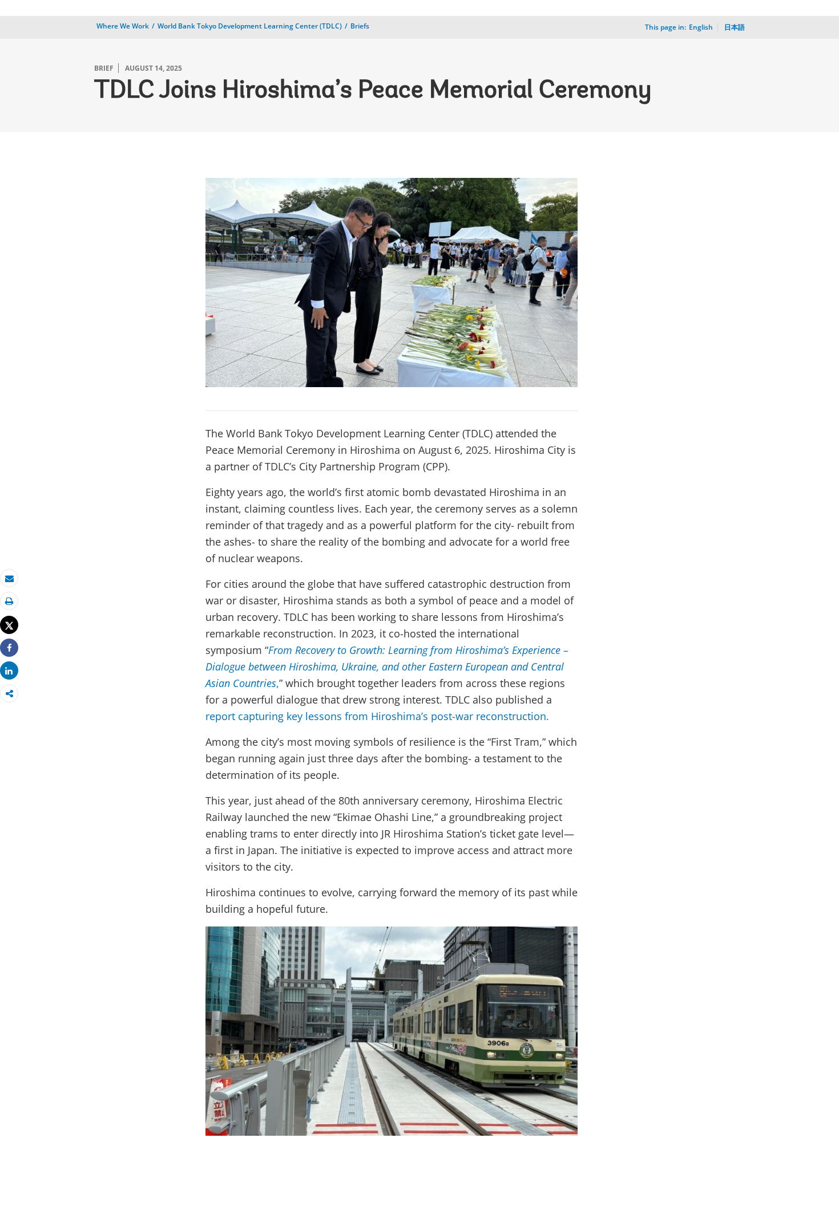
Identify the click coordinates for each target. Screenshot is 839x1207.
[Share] (9, 648)
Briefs (359, 26)
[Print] (9, 601)
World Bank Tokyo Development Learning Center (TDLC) (250, 26)
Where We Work (122, 26)
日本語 (734, 27)
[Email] (9, 578)
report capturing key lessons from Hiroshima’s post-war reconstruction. (377, 716)
